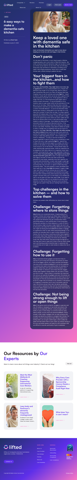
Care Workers (40, 454)
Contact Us (9, 461)
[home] (8, 4)
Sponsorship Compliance (53, 456)
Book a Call (68, 5)
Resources (22, 7)
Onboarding (53, 453)
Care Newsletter (41, 462)
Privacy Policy (69, 473)
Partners (41, 2)
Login (49, 5)
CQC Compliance (54, 460)
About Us (38, 7)
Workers (32, 2)
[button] (21, 2)
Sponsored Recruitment (53, 449)
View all (69, 363)
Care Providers (41, 451)
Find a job (58, 5)
